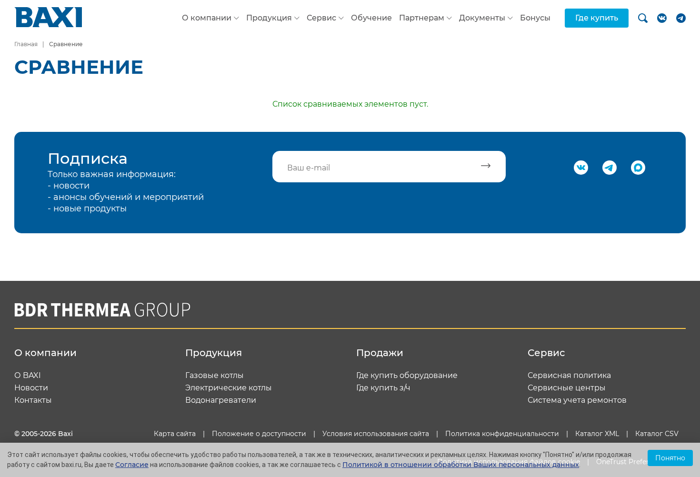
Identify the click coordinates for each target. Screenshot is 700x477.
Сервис (321, 18)
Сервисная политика (569, 375)
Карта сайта (175, 433)
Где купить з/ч (383, 388)
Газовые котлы (214, 375)
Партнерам (421, 18)
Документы (482, 18)
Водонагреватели (220, 400)
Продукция (269, 18)
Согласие (132, 464)
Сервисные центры (567, 388)
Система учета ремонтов (577, 400)
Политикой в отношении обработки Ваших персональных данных (460, 464)
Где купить (596, 17)
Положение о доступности (259, 433)
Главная (26, 44)
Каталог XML (597, 433)
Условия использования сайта (375, 433)
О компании (206, 18)
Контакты (33, 400)
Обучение (371, 17)
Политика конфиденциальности (502, 433)
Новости (31, 388)
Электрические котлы (228, 388)
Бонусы (535, 17)
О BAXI (27, 375)
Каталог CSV (657, 433)
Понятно (670, 458)
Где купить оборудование (407, 375)
